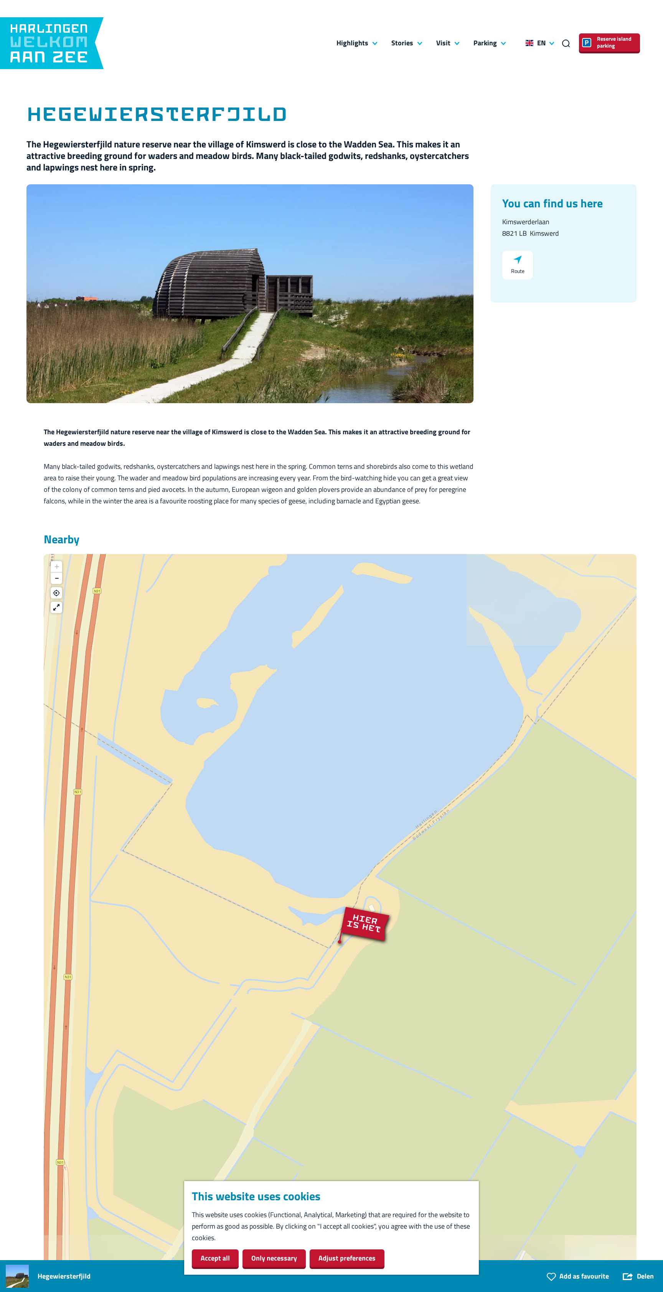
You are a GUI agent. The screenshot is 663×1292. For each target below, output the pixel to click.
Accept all (215, 1258)
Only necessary (274, 1258)
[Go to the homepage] (52, 43)
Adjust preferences (347, 1258)
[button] (340, 941)
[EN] (529, 43)
